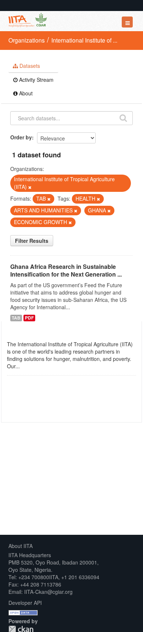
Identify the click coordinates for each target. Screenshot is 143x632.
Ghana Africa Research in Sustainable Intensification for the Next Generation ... (66, 270)
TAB (16, 318)
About (25, 93)
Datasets (29, 65)
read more (33, 366)
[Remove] (30, 187)
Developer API (25, 602)
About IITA (20, 545)
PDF (29, 318)
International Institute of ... (84, 40)
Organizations (26, 40)
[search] (123, 117)
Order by (21, 137)
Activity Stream (36, 79)
